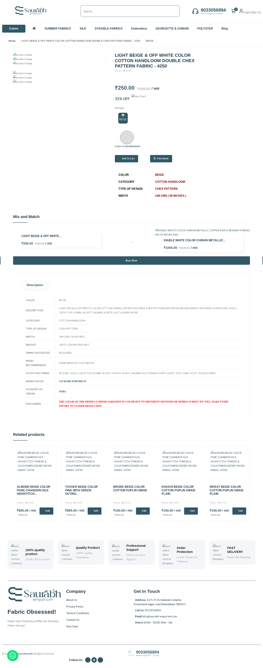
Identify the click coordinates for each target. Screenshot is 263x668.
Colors (13, 28)
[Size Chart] (139, 98)
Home (12, 40)
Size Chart (72, 626)
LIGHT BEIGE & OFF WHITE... (41, 236)
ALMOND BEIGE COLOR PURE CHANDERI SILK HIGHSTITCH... (33, 490)
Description (35, 285)
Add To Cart (128, 158)
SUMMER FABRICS (58, 28)
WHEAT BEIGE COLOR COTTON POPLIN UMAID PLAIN (226, 490)
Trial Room (163, 158)
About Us (71, 599)
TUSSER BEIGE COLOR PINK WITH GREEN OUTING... (81, 490)
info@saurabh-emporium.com (159, 616)
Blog (224, 28)
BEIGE (123, 119)
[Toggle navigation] (77, 11)
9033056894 (152, 610)
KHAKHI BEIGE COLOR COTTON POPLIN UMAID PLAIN (178, 490)
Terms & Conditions (77, 613)
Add (47, 511)
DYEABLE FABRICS (109, 28)
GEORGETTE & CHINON (172, 28)
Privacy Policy (74, 606)
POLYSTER (205, 28)
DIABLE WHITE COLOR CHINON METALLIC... (194, 240)
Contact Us (72, 619)
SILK (83, 28)
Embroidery (139, 28)
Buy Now (131, 260)
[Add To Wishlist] (144, 158)
